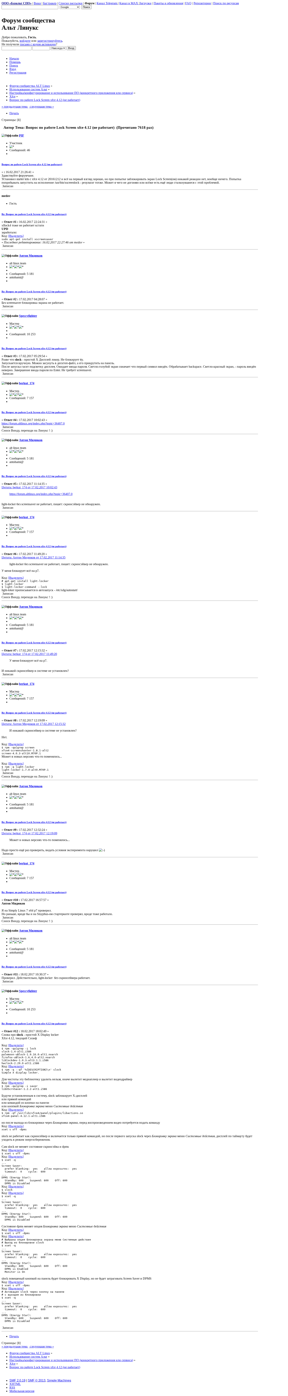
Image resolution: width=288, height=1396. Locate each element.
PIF (21, 135)
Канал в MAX (129, 3)
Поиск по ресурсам (226, 3)
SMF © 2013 (36, 1380)
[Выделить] (16, 236)
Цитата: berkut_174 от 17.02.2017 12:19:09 (29, 833)
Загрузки (145, 3)
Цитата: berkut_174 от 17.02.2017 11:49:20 (29, 654)
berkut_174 (26, 383)
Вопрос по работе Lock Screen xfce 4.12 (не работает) (32, 164)
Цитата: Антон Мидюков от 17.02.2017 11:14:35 (33, 557)
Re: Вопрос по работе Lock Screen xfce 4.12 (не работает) (34, 214)
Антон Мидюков (31, 255)
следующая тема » (41, 106)
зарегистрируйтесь (49, 40)
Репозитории (202, 3)
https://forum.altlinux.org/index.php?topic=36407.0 (33, 423)
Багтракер (49, 3)
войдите (25, 40)
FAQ (188, 3)
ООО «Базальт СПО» (17, 3)
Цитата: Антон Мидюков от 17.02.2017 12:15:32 (34, 724)
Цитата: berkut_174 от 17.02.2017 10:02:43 (29, 487)
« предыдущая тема (15, 106)
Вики (37, 3)
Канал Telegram (107, 3)
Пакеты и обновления (168, 3)
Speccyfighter (28, 315)
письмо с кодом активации (38, 44)
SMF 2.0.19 (17, 1380)
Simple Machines (59, 1380)
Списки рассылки (70, 3)
